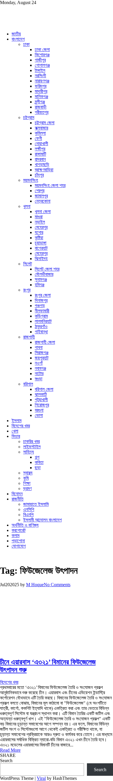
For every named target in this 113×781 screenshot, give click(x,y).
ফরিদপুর (40, 86)
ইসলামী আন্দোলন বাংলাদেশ (42, 519)
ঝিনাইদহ (41, 258)
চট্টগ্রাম (28, 117)
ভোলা (39, 415)
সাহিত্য (28, 451)
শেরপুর (39, 190)
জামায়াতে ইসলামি (36, 504)
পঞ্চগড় (40, 305)
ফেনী (38, 138)
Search (6, 760)
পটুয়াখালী (41, 399)
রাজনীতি (17, 498)
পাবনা (39, 347)
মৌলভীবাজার (44, 274)
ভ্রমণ (27, 488)
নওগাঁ (39, 363)
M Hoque (35, 584)
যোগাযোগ (19, 546)
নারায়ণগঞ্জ (42, 80)
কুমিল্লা (40, 133)
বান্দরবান (40, 159)
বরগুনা (39, 410)
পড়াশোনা (18, 540)
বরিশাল (28, 383)
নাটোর (39, 373)
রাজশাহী (29, 336)
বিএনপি (28, 514)
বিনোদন (17, 493)
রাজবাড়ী (40, 107)
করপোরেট (18, 530)
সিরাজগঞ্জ (41, 352)
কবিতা (39, 462)
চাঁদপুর (39, 174)
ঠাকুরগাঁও (41, 326)
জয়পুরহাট (41, 357)
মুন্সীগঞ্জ (40, 101)
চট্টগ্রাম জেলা (44, 122)
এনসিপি (28, 509)
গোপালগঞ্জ (42, 65)
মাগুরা (39, 216)
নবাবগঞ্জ (40, 368)
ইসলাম (16, 420)
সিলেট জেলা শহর (47, 269)
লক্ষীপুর (40, 148)
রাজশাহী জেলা (45, 342)
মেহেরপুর (41, 227)
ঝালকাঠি (41, 394)
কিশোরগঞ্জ (42, 54)
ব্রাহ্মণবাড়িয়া (44, 169)
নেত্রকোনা (42, 201)
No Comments (57, 584)
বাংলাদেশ (18, 39)
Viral (41, 778)
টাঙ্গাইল (40, 70)
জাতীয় (16, 33)
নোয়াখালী (41, 143)
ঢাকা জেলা (42, 49)
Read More (10, 750)
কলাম (15, 535)
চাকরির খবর (31, 441)
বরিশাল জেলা (44, 389)
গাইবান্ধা (41, 331)
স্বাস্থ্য (27, 472)
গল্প (37, 457)
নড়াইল (40, 221)
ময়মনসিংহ (30, 180)
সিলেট (27, 263)
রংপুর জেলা (43, 295)
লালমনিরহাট (43, 321)
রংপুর (26, 289)
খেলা (15, 431)
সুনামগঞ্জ (41, 279)
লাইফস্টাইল (32, 446)
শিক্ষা (26, 483)
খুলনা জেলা (43, 211)
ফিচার (16, 436)
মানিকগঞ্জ (41, 96)
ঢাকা (26, 44)
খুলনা (26, 206)
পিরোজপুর (42, 404)
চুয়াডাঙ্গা (40, 242)
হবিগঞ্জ (39, 284)
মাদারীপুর (41, 91)
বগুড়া (38, 378)
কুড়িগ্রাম (41, 316)
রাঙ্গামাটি (40, 154)
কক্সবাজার (41, 127)
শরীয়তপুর (41, 112)
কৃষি (26, 478)
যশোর (39, 232)
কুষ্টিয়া (39, 237)
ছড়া (38, 467)
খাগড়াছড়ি (42, 164)
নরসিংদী (40, 75)
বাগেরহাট (41, 248)
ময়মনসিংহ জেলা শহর (50, 185)
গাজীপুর (40, 59)
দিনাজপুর (41, 300)
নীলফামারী (42, 310)
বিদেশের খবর (21, 425)
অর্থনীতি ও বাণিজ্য (25, 525)
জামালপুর (41, 195)
